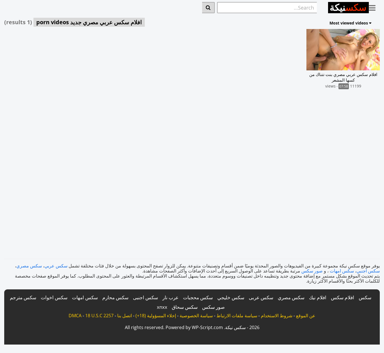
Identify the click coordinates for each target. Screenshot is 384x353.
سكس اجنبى (145, 297)
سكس (365, 297)
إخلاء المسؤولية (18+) (155, 315)
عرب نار (170, 297)
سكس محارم (115, 297)
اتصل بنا (124, 315)
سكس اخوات (54, 297)
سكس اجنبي (368, 271)
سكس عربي (55, 266)
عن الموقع (305, 315)
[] (208, 7)
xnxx (162, 307)
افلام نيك (317, 297)
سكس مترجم (23, 297)
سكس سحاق (185, 307)
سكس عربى (261, 297)
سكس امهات (342, 271)
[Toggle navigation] (374, 7)
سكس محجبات (198, 297)
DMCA (75, 315)
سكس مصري (29, 266)
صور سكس (312, 271)
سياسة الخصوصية (196, 315)
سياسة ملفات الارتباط (236, 315)
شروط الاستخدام (276, 315)
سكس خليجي (230, 297)
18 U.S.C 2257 (99, 315)
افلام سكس (342, 297)
